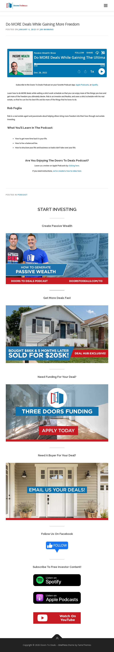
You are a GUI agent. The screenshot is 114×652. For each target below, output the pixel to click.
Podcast (23, 194)
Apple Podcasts (82, 85)
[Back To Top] (57, 638)
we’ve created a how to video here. (67, 171)
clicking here (73, 166)
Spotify (95, 85)
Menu (105, 5)
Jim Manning (47, 29)
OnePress (63, 645)
